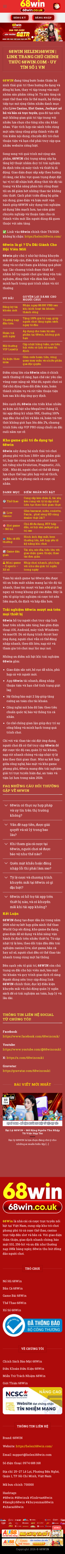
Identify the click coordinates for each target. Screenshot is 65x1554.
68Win (8, 1221)
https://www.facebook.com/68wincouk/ (31, 1036)
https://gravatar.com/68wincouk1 (26, 1071)
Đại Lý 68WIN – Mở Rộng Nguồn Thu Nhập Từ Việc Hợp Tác (32, 1132)
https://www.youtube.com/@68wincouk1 (32, 1049)
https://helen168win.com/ (43, 236)
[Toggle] (6, 806)
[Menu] (5, 6)
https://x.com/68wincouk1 (25, 1058)
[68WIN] (32, 6)
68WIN (8, 80)
